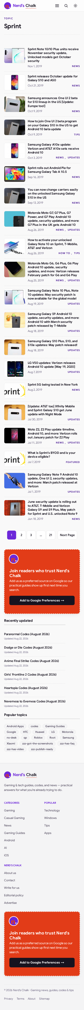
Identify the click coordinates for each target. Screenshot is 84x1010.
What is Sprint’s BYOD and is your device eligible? (51, 455)
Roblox (38, 737)
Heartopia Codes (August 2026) (26, 688)
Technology (52, 810)
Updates (74, 157)
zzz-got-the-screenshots (37, 743)
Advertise (10, 903)
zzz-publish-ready (42, 749)
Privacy (8, 998)
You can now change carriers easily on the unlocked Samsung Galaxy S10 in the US (53, 193)
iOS (6, 855)
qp (25, 737)
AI (5, 848)
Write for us (11, 888)
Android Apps (15, 726)
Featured (73, 462)
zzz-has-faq (67, 743)
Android (9, 840)
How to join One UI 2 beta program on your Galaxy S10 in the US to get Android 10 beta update (53, 125)
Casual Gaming (14, 818)
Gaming (9, 810)
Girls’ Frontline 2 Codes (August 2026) (30, 674)
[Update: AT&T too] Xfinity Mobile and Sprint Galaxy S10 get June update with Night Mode (51, 410)
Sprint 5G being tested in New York (52, 384)
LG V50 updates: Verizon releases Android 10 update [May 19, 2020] (51, 365)
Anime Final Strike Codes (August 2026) (31, 661)
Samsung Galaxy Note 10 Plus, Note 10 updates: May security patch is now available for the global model (53, 294)
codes (34, 726)
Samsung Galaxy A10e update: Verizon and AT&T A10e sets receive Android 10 (53, 148)
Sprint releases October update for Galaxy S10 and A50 (52, 78)
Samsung (68, 737)
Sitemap (44, 998)
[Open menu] (57, 6)
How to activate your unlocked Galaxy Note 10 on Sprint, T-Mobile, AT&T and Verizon (53, 244)
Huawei (39, 732)
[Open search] (66, 5)
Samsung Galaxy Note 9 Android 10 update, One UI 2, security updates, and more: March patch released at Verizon (53, 480)
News (76, 66)
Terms (20, 998)
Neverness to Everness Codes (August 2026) (34, 701)
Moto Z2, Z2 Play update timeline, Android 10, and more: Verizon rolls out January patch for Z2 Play (52, 433)
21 (50, 535)
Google (11, 732)
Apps (47, 833)
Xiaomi (11, 743)
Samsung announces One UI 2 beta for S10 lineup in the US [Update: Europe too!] (52, 102)
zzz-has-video (15, 749)
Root (52, 737)
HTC (25, 732)
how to (64, 253)
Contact (9, 880)
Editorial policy (13, 895)
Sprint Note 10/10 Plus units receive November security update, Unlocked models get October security (53, 55)
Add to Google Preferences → (42, 600)
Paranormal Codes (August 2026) (27, 634)
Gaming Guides (55, 726)
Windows (50, 818)
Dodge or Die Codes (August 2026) (28, 647)
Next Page (67, 535)
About (31, 998)
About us (10, 873)
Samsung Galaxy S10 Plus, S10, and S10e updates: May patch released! (52, 343)
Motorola (67, 732)
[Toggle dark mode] (75, 5)
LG (53, 732)
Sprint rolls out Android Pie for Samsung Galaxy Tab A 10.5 (49, 170)
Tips (77, 134)
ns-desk (12, 737)
